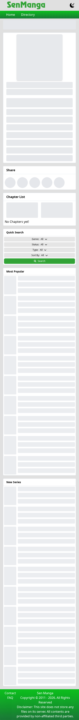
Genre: (37, 239)
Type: (38, 249)
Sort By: (37, 255)
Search (41, 261)
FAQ (10, 698)
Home (10, 15)
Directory (28, 15)
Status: (37, 244)
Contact (10, 693)
